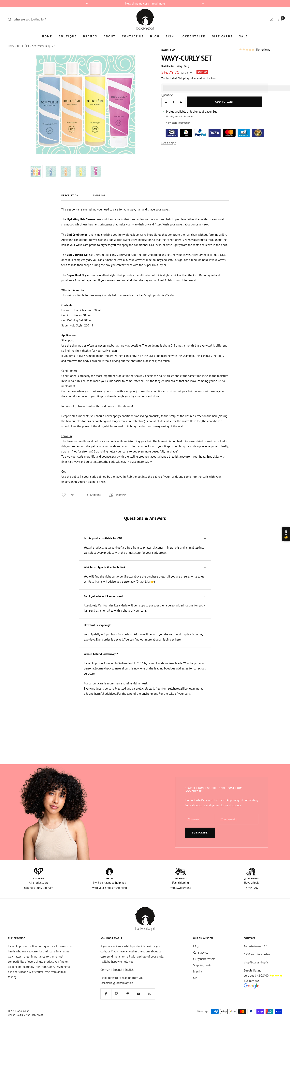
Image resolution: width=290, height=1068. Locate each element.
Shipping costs (202, 965)
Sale (243, 36)
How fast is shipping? (97, 625)
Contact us (133, 36)
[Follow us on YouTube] (138, 993)
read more (158, 3)
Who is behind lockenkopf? (101, 654)
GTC (195, 978)
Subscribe (200, 832)
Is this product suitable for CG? (103, 538)
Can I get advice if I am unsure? (103, 596)
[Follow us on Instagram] (116, 993)
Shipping (99, 195)
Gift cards (222, 36)
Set (34, 46)
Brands (90, 36)
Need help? (168, 143)
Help (71, 495)
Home (47, 36)
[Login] (271, 19)
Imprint (197, 971)
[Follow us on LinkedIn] (149, 993)
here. (177, 639)
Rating (252, 970)
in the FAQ (251, 888)
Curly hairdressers (204, 959)
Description (70, 195)
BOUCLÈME (23, 46)
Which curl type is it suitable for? (104, 567)
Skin (170, 36)
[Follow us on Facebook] (105, 993)
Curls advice (200, 952)
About (110, 36)
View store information (178, 122)
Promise (121, 495)
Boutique (68, 36)
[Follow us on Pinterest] (127, 993)
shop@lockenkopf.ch (257, 962)
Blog (154, 36)
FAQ (195, 946)
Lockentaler (193, 36)
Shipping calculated (190, 78)
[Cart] (280, 19)
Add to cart (224, 101)
